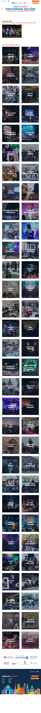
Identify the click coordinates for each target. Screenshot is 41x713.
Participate (10, 678)
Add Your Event (34, 678)
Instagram (3, 1)
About (3, 682)
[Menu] (1, 9)
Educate (9, 681)
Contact (9, 682)
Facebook (1, 1)
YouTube (9, 1)
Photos (3, 681)
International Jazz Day (20, 8)
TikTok (7, 1)
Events (3, 678)
